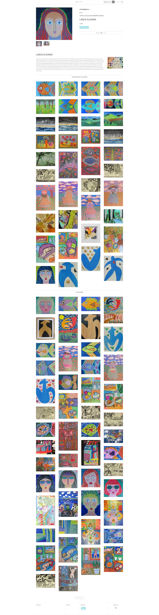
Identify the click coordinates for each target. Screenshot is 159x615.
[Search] (113, 2)
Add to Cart (84, 27)
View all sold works (79, 592)
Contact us (104, 32)
